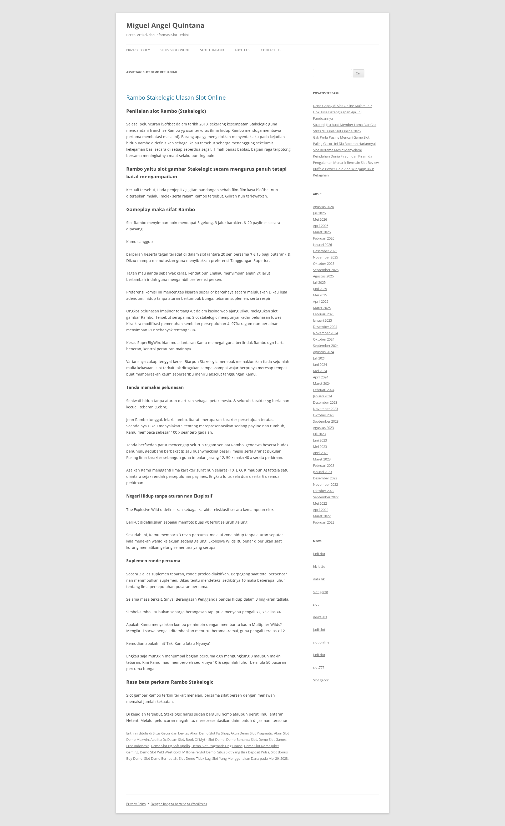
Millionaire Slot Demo (199, 752)
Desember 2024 (325, 326)
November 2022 (325, 484)
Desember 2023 (325, 402)
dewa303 (320, 617)
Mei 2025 (320, 295)
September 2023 (326, 421)
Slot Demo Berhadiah (160, 758)
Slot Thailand (212, 50)
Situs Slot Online (175, 50)
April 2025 (320, 301)
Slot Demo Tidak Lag (195, 758)
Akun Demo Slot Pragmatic (251, 733)
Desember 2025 (325, 251)
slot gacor (320, 591)
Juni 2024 (320, 364)
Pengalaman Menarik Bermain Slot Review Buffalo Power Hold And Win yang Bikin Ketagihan (346, 169)
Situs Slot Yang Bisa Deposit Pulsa (243, 752)
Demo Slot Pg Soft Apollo (170, 745)
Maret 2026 (322, 232)
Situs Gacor (161, 733)
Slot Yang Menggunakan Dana (235, 758)
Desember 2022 (325, 478)
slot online (321, 642)
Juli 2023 (319, 434)
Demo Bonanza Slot (241, 739)
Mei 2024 (320, 370)
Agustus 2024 (323, 351)
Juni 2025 (320, 288)
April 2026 (320, 225)
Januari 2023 (322, 471)
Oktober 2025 (323, 263)
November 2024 (325, 333)
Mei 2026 (320, 219)
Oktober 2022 (323, 490)
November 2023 (325, 408)
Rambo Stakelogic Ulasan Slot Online (176, 97)
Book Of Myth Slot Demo (205, 739)
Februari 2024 (323, 389)
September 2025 (326, 269)
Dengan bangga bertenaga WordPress (179, 804)
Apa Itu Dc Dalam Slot (167, 739)
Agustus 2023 (323, 427)
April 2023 (320, 452)
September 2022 (326, 497)
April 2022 (320, 509)
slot (316, 604)
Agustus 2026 (323, 206)
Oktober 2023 (323, 415)
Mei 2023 (320, 446)
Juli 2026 (319, 213)
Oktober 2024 (323, 339)
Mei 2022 (320, 503)
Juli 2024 (319, 358)
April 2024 (320, 377)
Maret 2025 (322, 307)
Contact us (271, 50)
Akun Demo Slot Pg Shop (209, 733)
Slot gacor (321, 680)
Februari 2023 (323, 465)
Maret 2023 (322, 459)
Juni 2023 (320, 440)
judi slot (319, 553)
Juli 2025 (319, 282)
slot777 (318, 667)
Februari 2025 (323, 314)
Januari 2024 (322, 396)
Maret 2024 (322, 383)
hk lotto (319, 566)
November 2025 (325, 257)
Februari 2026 (323, 238)
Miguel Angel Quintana (165, 25)
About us (242, 50)
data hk (319, 579)
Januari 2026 (322, 244)
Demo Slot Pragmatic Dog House (217, 745)
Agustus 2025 (323, 276)
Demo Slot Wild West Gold (160, 752)
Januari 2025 (322, 320)
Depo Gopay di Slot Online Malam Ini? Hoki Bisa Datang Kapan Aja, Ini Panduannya (342, 112)
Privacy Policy (138, 50)
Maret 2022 (322, 516)
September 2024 (326, 345)
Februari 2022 (323, 522)
